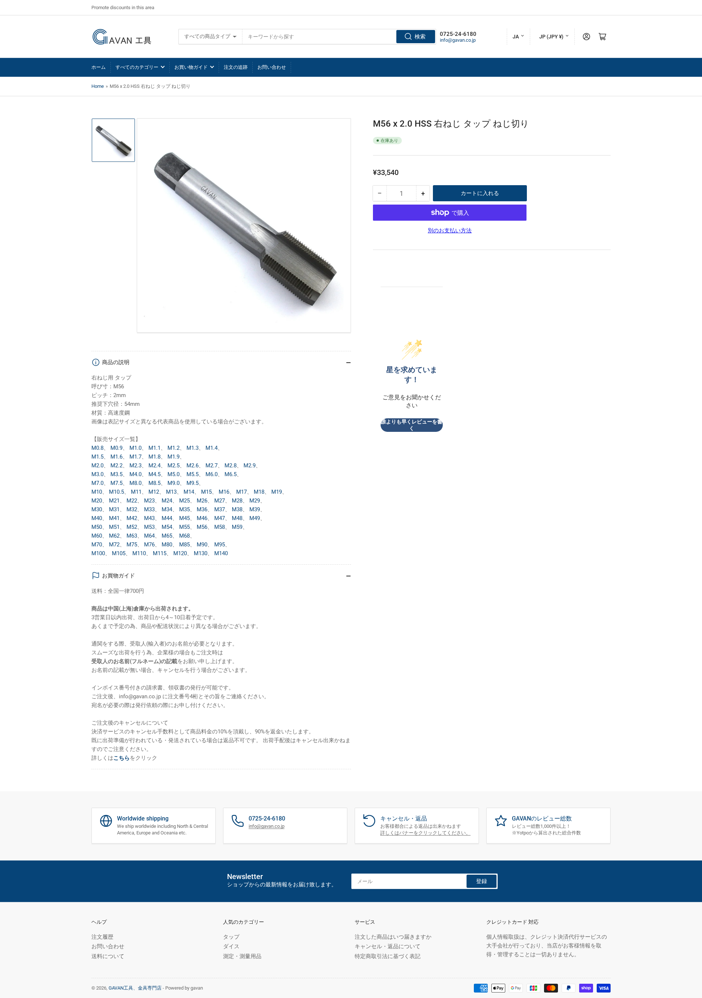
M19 (276, 492)
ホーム (98, 67)
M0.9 (116, 448)
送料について (107, 956)
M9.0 (173, 483)
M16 (224, 492)
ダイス (231, 946)
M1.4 (211, 448)
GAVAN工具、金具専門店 (135, 988)
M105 (118, 553)
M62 (114, 535)
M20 (96, 500)
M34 (167, 509)
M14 (189, 492)
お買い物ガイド (191, 67)
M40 (96, 518)
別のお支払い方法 (450, 230)
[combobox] (339, 36)
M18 (259, 492)
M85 (184, 544)
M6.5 (230, 474)
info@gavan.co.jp (458, 40)
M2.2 (116, 465)
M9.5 (192, 483)
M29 (254, 500)
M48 (237, 518)
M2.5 (173, 465)
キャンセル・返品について (387, 946)
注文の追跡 (236, 67)
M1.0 (135, 448)
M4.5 (154, 474)
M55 (184, 527)
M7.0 (97, 483)
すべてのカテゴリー (137, 67)
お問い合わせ (271, 67)
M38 (237, 509)
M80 (167, 544)
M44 (167, 518)
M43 (149, 518)
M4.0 (135, 474)
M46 (202, 518)
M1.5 (97, 456)
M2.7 (211, 465)
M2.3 (135, 465)
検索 (420, 36)
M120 (180, 553)
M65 (167, 535)
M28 (237, 500)
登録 (481, 881)
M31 (114, 509)
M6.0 (211, 474)
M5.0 (173, 474)
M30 (96, 509)
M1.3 (192, 448)
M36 (202, 509)
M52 (132, 527)
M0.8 (97, 448)
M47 (219, 518)
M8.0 (135, 483)
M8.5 (154, 483)
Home (97, 86)
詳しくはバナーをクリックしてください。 (425, 833)
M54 (167, 527)
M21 (114, 500)
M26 (202, 500)
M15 (206, 492)
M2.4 (154, 465)
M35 (184, 509)
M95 (219, 544)
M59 (237, 527)
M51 (114, 527)
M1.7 (135, 456)
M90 (202, 544)
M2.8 (230, 465)
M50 (96, 527)
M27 (219, 500)
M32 (132, 509)
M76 (149, 544)
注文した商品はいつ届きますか (393, 937)
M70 (96, 544)
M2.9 (250, 465)
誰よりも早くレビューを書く (411, 425)
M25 (184, 500)
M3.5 (116, 474)
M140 (221, 553)
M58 (219, 527)
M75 (132, 544)
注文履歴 (102, 937)
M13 (171, 492)
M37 (219, 509)
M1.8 (154, 456)
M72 (114, 544)
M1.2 (173, 448)
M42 (132, 518)
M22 (132, 500)
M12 (153, 492)
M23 (149, 500)
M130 (200, 553)
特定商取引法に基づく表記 (387, 956)
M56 (202, 527)
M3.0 (97, 474)
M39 (254, 509)
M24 (167, 500)
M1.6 (116, 456)
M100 (98, 553)
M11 (136, 492)
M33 (149, 509)
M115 (159, 553)
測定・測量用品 (242, 956)
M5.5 (192, 474)
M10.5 (116, 492)
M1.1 (154, 448)
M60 (96, 535)
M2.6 (192, 465)
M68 (184, 535)
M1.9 (173, 456)
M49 (254, 518)
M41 (114, 518)
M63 (132, 535)
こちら (121, 758)
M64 (149, 535)
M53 (149, 527)
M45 (184, 518)
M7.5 (116, 483)
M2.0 (97, 465)
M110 (139, 553)
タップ (231, 937)
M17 (241, 492)
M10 (96, 492)
